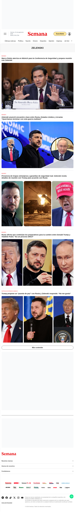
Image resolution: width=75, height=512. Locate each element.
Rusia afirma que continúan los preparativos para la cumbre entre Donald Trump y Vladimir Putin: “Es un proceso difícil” (36, 236)
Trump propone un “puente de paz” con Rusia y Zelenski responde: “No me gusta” (36, 294)
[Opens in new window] (6, 497)
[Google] (3, 497)
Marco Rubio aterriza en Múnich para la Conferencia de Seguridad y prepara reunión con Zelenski (37, 59)
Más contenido (37, 347)
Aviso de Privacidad (9, 503)
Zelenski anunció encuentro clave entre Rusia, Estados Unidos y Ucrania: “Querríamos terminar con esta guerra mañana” (32, 118)
